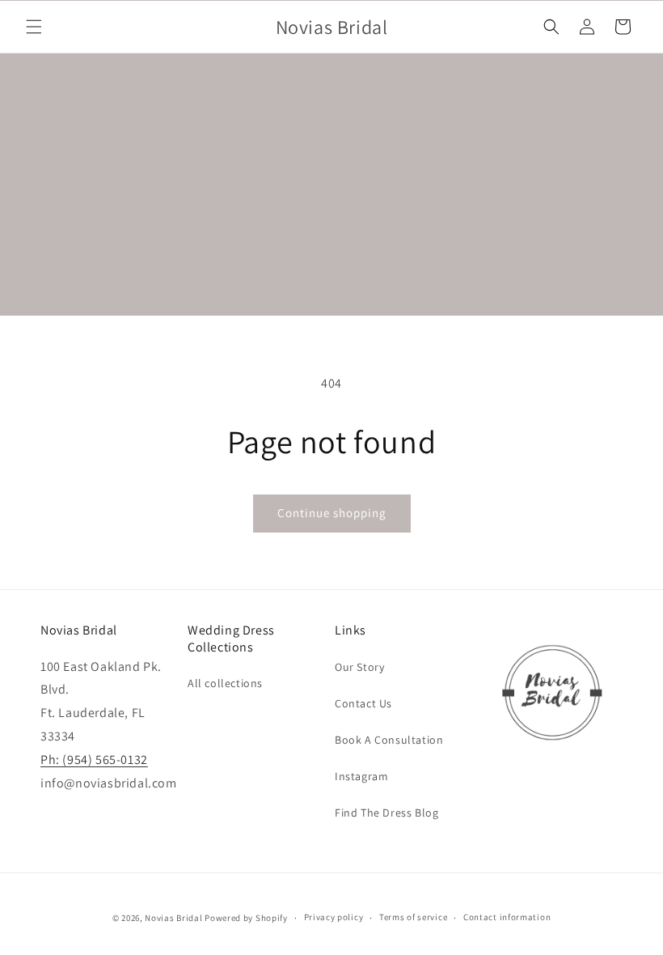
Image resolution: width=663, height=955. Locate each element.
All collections (225, 683)
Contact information (507, 917)
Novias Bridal (173, 917)
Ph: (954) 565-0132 (94, 759)
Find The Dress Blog (386, 812)
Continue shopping (331, 512)
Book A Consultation (389, 739)
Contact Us (363, 703)
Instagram (361, 776)
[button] (34, 27)
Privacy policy (334, 917)
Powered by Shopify (246, 917)
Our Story (359, 667)
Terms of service (413, 917)
